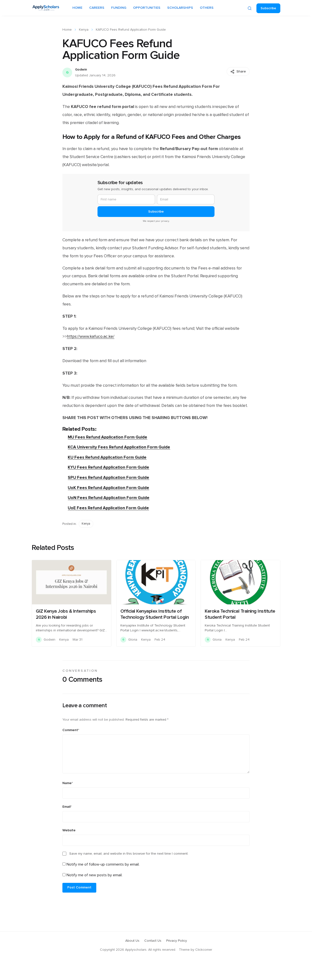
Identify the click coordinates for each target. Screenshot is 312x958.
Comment (70, 730)
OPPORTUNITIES (146, 7)
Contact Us (152, 940)
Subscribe (268, 8)
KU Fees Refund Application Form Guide (107, 457)
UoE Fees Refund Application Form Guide (108, 507)
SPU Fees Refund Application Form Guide (108, 477)
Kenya (83, 29)
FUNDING (118, 7)
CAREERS (96, 7)
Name (67, 783)
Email (67, 806)
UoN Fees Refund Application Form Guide (108, 497)
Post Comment (79, 887)
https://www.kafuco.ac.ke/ (90, 336)
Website (69, 830)
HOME (77, 7)
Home (67, 29)
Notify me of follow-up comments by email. (103, 864)
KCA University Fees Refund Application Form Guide (119, 447)
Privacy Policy (176, 940)
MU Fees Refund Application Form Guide (107, 437)
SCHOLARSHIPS (180, 7)
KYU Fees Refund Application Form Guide (108, 467)
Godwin (81, 69)
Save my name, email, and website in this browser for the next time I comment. (128, 853)
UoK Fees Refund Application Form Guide (108, 487)
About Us (132, 940)
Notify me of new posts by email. (94, 875)
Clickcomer (203, 949)
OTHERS (207, 7)
